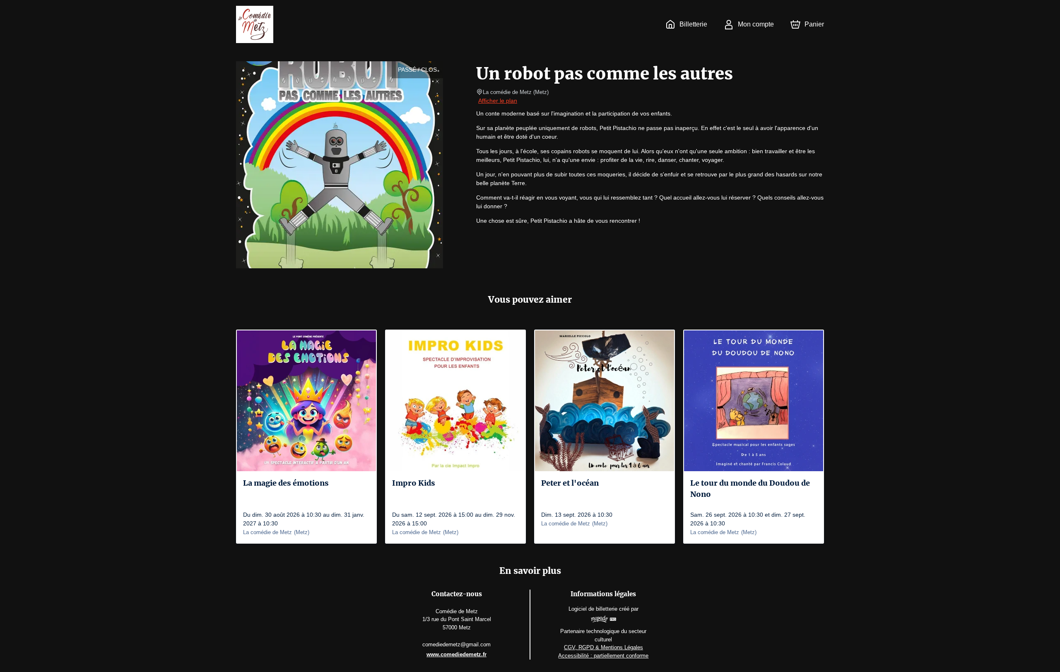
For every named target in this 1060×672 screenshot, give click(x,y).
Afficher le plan (497, 100)
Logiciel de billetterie (593, 609)
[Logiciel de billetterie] (603, 620)
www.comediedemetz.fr (456, 654)
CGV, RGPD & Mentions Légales (603, 647)
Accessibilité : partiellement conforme (603, 656)
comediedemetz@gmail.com (456, 644)
